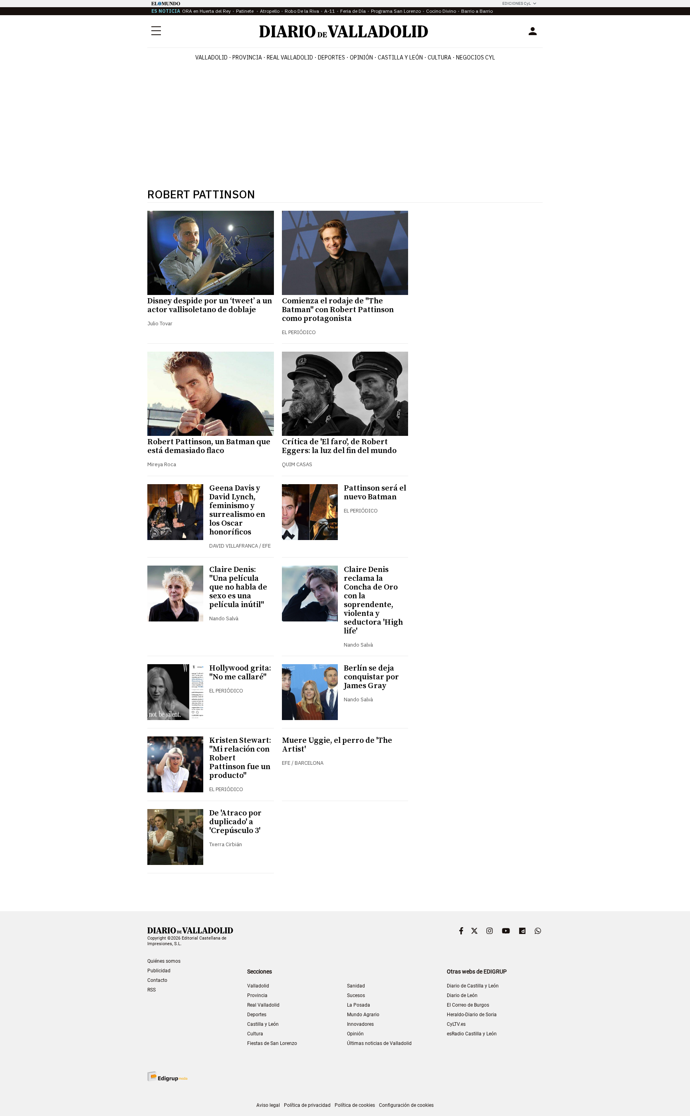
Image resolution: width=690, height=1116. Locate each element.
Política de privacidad (307, 1105)
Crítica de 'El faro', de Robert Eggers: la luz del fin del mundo (339, 446)
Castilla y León (400, 57)
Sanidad (356, 986)
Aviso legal (268, 1105)
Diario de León (462, 995)
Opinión (361, 57)
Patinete (245, 11)
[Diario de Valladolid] (343, 31)
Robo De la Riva (302, 11)
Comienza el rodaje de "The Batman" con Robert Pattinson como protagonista (338, 310)
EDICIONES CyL (516, 3)
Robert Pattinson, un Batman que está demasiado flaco (208, 446)
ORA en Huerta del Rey (206, 11)
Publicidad (159, 971)
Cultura (439, 57)
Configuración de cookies (406, 1105)
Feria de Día (353, 11)
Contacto (157, 980)
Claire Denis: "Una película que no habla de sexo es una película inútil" (238, 587)
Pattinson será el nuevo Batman (375, 492)
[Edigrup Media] (167, 1076)
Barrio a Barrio (477, 11)
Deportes (331, 57)
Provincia (247, 57)
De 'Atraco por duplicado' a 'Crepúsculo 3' (235, 822)
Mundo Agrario (363, 1014)
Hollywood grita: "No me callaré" (240, 672)
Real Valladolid (290, 57)
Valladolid (211, 57)
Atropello (270, 11)
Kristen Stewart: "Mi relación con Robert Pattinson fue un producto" (240, 758)
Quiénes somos (163, 961)
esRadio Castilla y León (472, 1034)
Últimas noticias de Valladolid (379, 1043)
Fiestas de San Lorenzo (272, 1043)
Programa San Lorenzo (396, 11)
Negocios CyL (475, 57)
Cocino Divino (441, 11)
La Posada (358, 1005)
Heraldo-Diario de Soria (472, 1014)
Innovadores (360, 1024)
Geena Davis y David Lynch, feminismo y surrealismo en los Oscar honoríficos (237, 510)
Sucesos (356, 995)
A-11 (329, 11)
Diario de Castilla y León (473, 986)
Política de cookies (355, 1105)
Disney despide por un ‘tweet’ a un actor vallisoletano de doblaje (209, 305)
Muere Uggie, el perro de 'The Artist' (337, 745)
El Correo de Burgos (468, 1005)
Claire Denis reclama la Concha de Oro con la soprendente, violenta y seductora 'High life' (373, 600)
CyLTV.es (456, 1024)
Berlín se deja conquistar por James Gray (371, 677)
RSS (151, 990)
